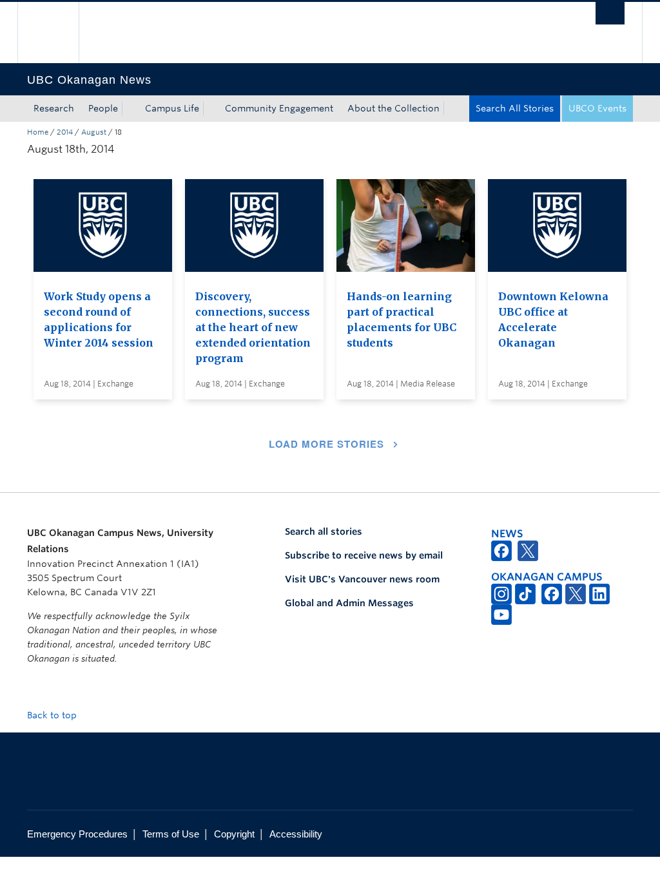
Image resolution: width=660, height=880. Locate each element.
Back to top (53, 715)
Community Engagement (279, 108)
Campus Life (172, 108)
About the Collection (393, 108)
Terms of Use (170, 833)
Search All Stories (515, 108)
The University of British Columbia (57, 32)
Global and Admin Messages (349, 603)
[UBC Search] (610, 13)
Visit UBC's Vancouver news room (362, 579)
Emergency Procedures (77, 833)
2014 (65, 132)
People (103, 108)
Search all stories (323, 531)
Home (37, 132)
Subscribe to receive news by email (364, 555)
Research (54, 108)
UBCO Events (597, 108)
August (93, 132)
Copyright (234, 833)
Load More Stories (326, 444)
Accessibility (295, 833)
